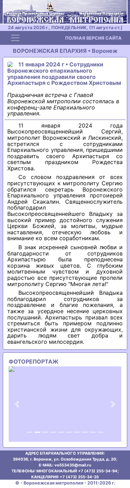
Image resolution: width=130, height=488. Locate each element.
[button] (17, 404)
